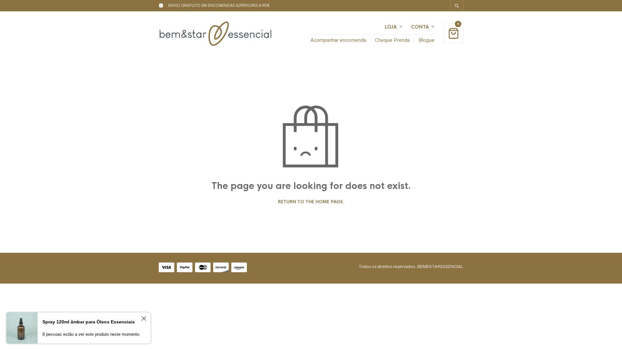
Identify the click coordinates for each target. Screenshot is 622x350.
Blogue (426, 40)
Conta (420, 27)
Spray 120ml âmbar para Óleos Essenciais (88, 321)
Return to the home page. (311, 201)
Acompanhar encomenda (338, 40)
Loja (391, 27)
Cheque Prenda (392, 40)
